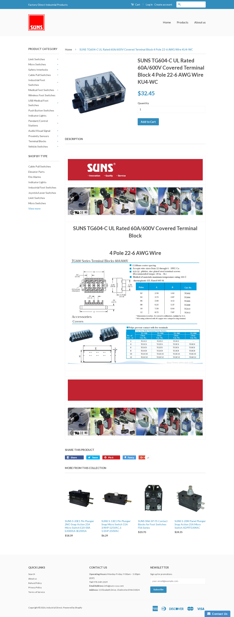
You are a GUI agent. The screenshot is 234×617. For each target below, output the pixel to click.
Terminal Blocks (37, 141)
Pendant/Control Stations (38, 123)
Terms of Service (36, 592)
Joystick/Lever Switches (42, 192)
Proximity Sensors (38, 136)
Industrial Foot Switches (36, 82)
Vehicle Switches (38, 146)
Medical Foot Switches (41, 89)
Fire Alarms (34, 176)
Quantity (143, 103)
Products (182, 22)
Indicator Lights (37, 115)
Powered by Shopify (72, 607)
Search (31, 574)
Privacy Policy (35, 587)
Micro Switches (37, 64)
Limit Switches (36, 59)
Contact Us (219, 613)
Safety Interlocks (38, 69)
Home (167, 22)
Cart (137, 4)
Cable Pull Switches (39, 74)
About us (200, 22)
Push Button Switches (41, 110)
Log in (149, 4)
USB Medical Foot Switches (38, 103)
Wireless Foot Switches (41, 95)
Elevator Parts (36, 171)
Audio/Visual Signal (39, 130)
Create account (163, 4)
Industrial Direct (54, 607)
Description (74, 139)
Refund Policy (35, 583)
